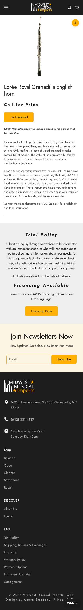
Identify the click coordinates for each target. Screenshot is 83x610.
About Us (10, 508)
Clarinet (9, 472)
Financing (10, 552)
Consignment (13, 581)
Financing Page (41, 311)
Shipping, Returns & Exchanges (25, 545)
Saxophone (11, 480)
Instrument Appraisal (17, 574)
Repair (8, 487)
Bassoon (9, 458)
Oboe (8, 465)
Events (8, 516)
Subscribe (64, 359)
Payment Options (15, 567)
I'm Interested (19, 117)
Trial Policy (11, 537)
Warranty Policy (14, 559)
